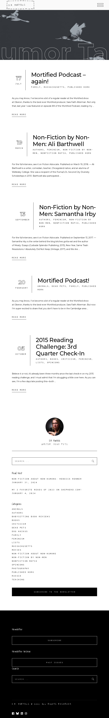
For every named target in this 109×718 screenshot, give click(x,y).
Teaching (18, 580)
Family (36, 87)
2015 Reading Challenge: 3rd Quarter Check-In (60, 346)
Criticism (68, 359)
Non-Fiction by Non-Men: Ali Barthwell (61, 140)
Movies (16, 550)
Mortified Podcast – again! (58, 78)
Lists (40, 362)
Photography (20, 568)
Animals (43, 286)
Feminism (53, 150)
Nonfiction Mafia (53, 153)
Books (54, 359)
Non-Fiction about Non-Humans (34, 554)
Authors (38, 150)
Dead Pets (59, 286)
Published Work (79, 87)
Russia (16, 576)
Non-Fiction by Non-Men (29, 557)
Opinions (53, 362)
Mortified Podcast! (63, 280)
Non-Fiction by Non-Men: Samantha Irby (67, 210)
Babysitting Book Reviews (31, 516)
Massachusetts (54, 87)
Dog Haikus (20, 531)
